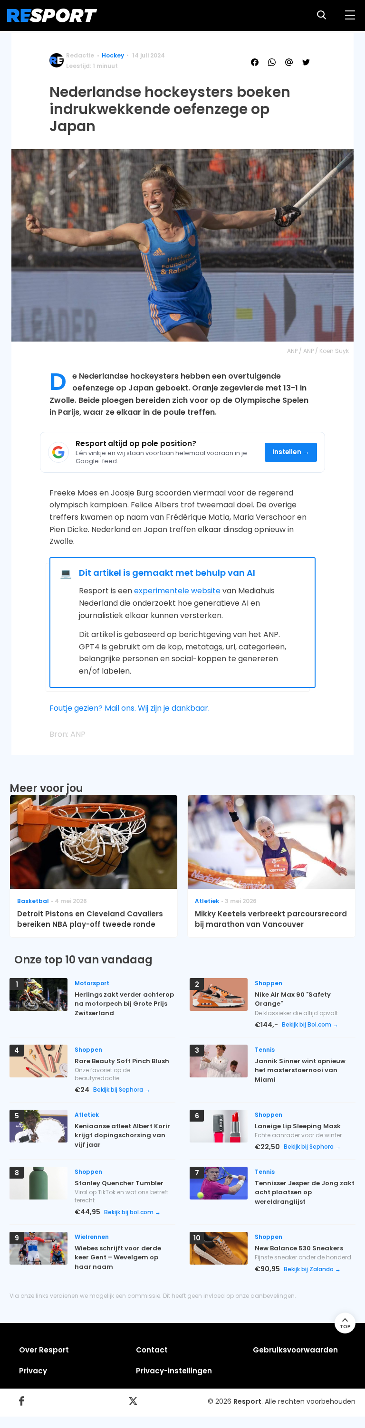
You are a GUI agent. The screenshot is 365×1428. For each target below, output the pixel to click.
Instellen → (291, 452)
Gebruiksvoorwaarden (295, 1350)
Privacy (33, 1371)
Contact (152, 1350)
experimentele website (177, 590)
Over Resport (44, 1350)
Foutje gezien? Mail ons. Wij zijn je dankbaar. (129, 708)
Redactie (80, 55)
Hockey (113, 55)
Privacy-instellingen (174, 1371)
